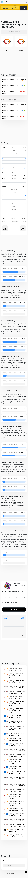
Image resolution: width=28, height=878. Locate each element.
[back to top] (26, 872)
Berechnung (14, 609)
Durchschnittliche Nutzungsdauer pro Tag (12, 591)
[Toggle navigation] (26, 2)
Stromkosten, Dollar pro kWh (9, 602)
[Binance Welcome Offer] (23, 5)
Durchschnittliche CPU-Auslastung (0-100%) (13, 597)
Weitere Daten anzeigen (5, 228)
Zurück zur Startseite (14, 31)
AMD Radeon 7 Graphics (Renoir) (4, 168)
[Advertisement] (14, 14)
